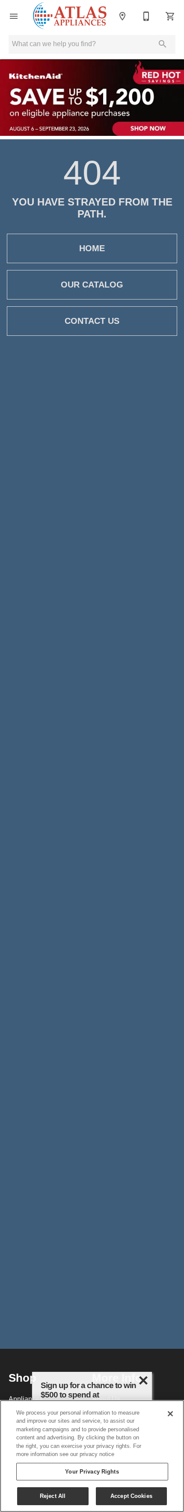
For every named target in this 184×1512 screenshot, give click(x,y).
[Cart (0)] (170, 16)
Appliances (26, 1399)
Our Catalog (92, 284)
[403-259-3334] (146, 16)
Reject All (52, 1495)
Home (92, 248)
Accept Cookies (131, 1495)
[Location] (122, 16)
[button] (13, 16)
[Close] (170, 1413)
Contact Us (92, 321)
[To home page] (70, 16)
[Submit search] (162, 44)
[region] (92, 1456)
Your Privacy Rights (92, 1471)
